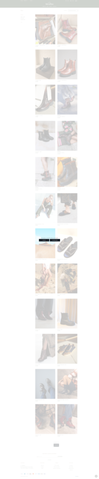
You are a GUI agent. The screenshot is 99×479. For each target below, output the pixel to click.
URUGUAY (44, 240)
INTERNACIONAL (55, 240)
